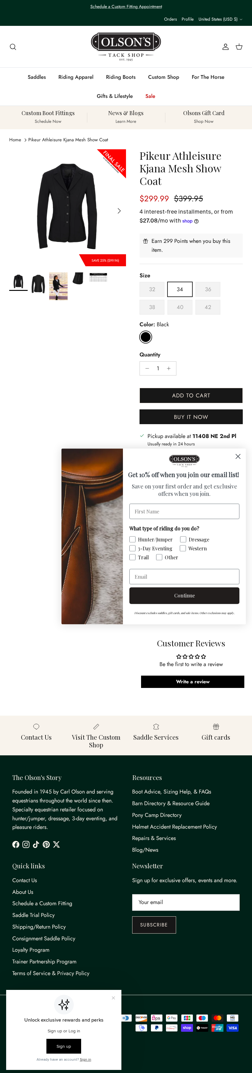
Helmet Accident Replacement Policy (174, 827)
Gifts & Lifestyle (115, 96)
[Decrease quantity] (145, 368)
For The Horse (208, 77)
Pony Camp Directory (157, 815)
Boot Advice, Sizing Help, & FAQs (171, 792)
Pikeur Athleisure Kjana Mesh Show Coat (68, 139)
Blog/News (145, 850)
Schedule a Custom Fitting (42, 903)
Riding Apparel (75, 77)
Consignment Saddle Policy (43, 938)
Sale (150, 96)
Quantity (150, 355)
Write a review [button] (193, 681)
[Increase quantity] (170, 368)
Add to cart (191, 396)
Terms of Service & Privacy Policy (50, 973)
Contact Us (24, 880)
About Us (22, 892)
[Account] (224, 46)
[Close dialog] (238, 456)
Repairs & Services (154, 838)
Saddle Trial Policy (33, 915)
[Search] (13, 46)
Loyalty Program (30, 950)
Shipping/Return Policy (39, 927)
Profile (188, 19)
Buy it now (191, 417)
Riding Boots (121, 77)
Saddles (37, 77)
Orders (170, 19)
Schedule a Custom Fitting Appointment (126, 6)
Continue (184, 596)
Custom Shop (163, 77)
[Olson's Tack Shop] (126, 47)
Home (15, 139)
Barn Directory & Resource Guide (171, 803)
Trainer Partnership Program (44, 962)
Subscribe (154, 924)
